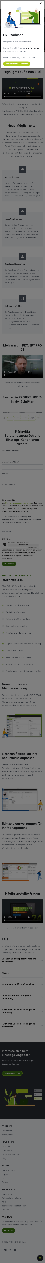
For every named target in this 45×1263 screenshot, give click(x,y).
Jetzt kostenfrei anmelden (16, 64)
